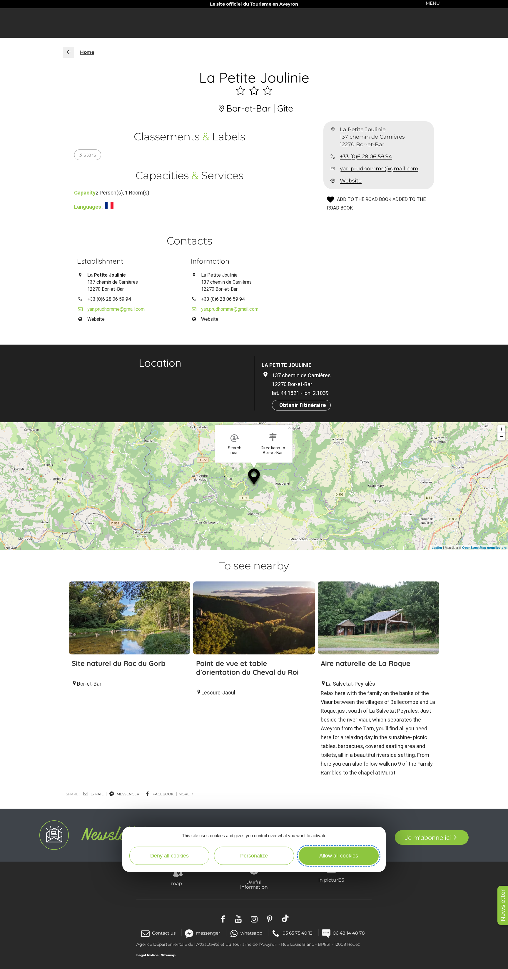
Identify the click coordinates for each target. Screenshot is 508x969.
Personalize (254, 856)
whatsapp (251, 933)
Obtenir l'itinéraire (302, 405)
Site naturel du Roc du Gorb (119, 663)
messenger (127, 794)
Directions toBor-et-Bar (273, 450)
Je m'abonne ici (427, 837)
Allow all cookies (338, 856)
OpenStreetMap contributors (484, 547)
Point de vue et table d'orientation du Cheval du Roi (247, 668)
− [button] (501, 436)
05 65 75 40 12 (298, 933)
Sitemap (168, 955)
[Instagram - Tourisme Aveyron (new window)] (254, 918)
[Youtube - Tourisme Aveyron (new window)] (238, 918)
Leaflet (437, 547)
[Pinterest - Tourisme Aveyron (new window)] (270, 918)
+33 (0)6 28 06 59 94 (366, 156)
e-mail (96, 794)
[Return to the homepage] (68, 52)
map (176, 883)
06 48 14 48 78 (349, 933)
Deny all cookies (169, 856)
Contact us (164, 933)
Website (351, 180)
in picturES (331, 879)
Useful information (254, 885)
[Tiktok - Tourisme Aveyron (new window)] (285, 918)
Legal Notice (147, 955)
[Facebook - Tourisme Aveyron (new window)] (223, 918)
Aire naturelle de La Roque (365, 663)
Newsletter (502, 905)
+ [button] (501, 429)
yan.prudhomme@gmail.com (379, 168)
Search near (234, 450)
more (184, 794)
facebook (163, 794)
